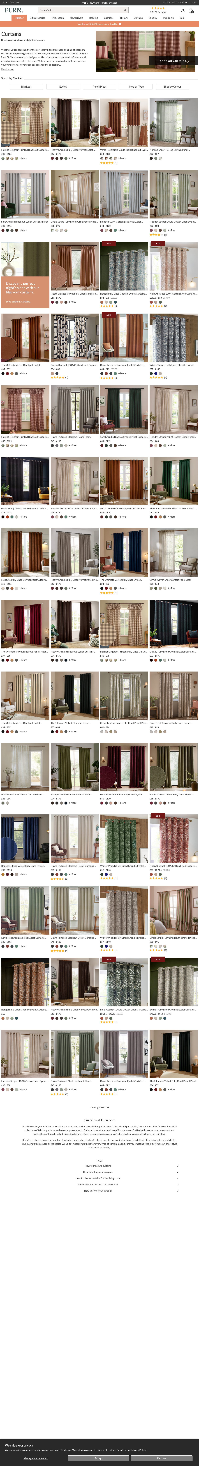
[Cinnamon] (106, 158)
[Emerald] (151, 373)
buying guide (33, 1143)
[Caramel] (12, 373)
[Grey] (16, 874)
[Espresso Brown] (65, 302)
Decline (161, 1458)
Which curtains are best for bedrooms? (98, 1184)
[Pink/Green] (16, 158)
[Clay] (52, 373)
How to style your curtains (98, 1190)
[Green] (110, 158)
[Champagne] (3, 588)
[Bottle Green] (7, 230)
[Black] (151, 158)
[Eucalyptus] (65, 158)
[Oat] (155, 302)
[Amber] (101, 302)
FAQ (174, 2)
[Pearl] (164, 588)
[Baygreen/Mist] (3, 158)
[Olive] (160, 302)
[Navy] (65, 660)
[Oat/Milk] (61, 230)
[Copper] (7, 516)
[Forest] (155, 588)
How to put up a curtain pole (98, 1172)
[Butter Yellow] (56, 230)
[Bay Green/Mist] (52, 230)
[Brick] (106, 373)
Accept (99, 1458)
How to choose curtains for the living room (98, 1178)
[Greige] (61, 660)
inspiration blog (123, 1140)
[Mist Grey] (101, 731)
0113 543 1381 (12, 2)
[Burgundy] (7, 373)
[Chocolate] (16, 230)
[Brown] (56, 158)
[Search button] (125, 10)
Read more (7, 69)
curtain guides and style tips (162, 1140)
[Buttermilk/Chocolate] (7, 158)
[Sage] (110, 302)
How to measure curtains (98, 1165)
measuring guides (82, 1143)
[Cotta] (61, 302)
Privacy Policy (138, 1450)
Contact (193, 2)
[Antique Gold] (3, 874)
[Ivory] (16, 516)
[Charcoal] (61, 158)
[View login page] (183, 10)
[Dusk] (56, 373)
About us (166, 2)
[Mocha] (115, 158)
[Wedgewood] (115, 302)
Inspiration (182, 2)
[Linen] (106, 302)
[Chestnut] (151, 302)
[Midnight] (155, 373)
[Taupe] (160, 373)
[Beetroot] (52, 158)
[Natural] (12, 158)
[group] (26, 86)
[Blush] (106, 230)
